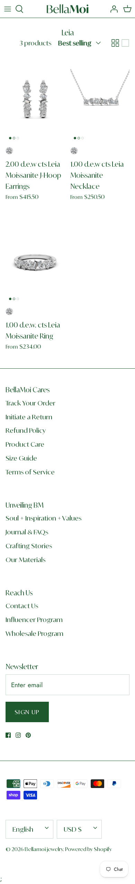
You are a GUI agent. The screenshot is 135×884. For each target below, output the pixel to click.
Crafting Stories (29, 546)
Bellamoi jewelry (44, 849)
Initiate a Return (29, 417)
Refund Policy (26, 430)
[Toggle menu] (7, 9)
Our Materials (25, 559)
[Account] (112, 9)
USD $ (73, 829)
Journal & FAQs (27, 532)
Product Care (25, 444)
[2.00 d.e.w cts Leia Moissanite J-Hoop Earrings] (35, 98)
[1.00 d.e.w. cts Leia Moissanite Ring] (35, 259)
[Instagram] (18, 735)
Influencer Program (34, 619)
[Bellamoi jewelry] (67, 8)
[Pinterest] (28, 735)
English (22, 829)
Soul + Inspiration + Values (43, 518)
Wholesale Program (34, 633)
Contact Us (22, 606)
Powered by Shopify (88, 849)
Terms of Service (30, 472)
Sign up (27, 712)
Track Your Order (30, 403)
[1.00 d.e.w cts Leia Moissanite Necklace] (99, 98)
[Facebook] (8, 735)
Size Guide (21, 458)
